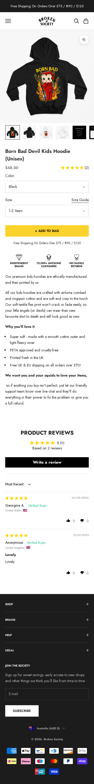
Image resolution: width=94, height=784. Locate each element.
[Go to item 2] (29, 132)
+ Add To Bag (47, 230)
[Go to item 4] (62, 132)
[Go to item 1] (12, 132)
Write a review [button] (47, 462)
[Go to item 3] (46, 132)
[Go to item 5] (79, 132)
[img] (16, 498)
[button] (73, 167)
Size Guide (80, 199)
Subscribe (22, 710)
